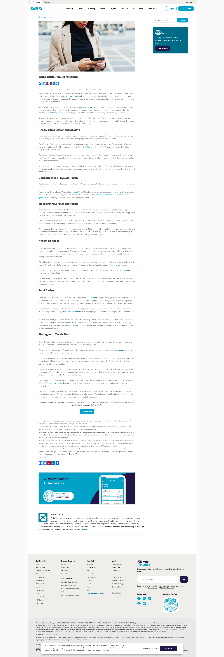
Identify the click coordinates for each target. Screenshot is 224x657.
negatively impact (82, 118)
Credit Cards (40, 590)
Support (189, 2)
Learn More (87, 411)
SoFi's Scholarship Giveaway (70, 595)
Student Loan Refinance (43, 571)
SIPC (73, 454)
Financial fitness (44, 248)
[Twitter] (149, 598)
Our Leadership (91, 567)
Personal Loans (40, 567)
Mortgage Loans (41, 577)
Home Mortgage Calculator (69, 582)
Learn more (163, 48)
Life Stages (64, 571)
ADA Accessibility (117, 584)
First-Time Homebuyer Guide (70, 588)
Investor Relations (92, 574)
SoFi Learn (64, 564)
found (89, 147)
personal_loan (65, 89)
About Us (90, 564)
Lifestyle (58, 89)
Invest (38, 587)
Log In (171, 8)
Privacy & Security (117, 564)
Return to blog (47, 17)
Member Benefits (92, 577)
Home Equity (40, 580)
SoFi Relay (73, 325)
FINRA (65, 454)
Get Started (186, 8)
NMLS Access (116, 577)
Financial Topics (66, 567)
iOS (74, 529)
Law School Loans (41, 597)
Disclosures (115, 571)
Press (88, 571)
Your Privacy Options (97, 593)
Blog (88, 587)
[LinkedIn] (144, 598)
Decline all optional (149, 648)
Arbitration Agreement (167, 588)
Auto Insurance (40, 584)
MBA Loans (39, 600)
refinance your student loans (56, 383)
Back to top (116, 593)
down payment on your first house (69, 312)
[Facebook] (139, 598)
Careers (89, 584)
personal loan (124, 350)
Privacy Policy (152, 588)
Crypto (38, 593)
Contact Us (90, 580)
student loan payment (54, 113)
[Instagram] (139, 603)
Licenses (114, 574)
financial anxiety (89, 107)
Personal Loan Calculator (69, 585)
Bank (37, 564)
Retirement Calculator (68, 592)
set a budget (92, 298)
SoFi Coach (39, 603)
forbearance (125, 270)
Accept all (168, 648)
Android (84, 529)
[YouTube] (144, 603)
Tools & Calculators (67, 574)
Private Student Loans (42, 574)
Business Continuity (118, 587)
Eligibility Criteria (117, 580)
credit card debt (76, 96)
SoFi (41, 89)
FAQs (88, 590)
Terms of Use (116, 567)
